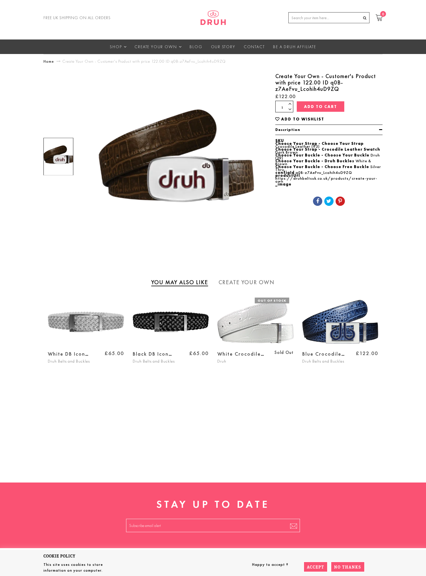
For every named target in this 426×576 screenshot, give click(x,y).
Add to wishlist (302, 119)
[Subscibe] (293, 525)
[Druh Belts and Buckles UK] (213, 16)
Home (48, 61)
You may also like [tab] (179, 282)
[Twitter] (329, 201)
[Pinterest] (340, 201)
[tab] (329, 130)
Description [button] (287, 129)
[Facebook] (317, 201)
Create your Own (246, 282)
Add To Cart (320, 106)
